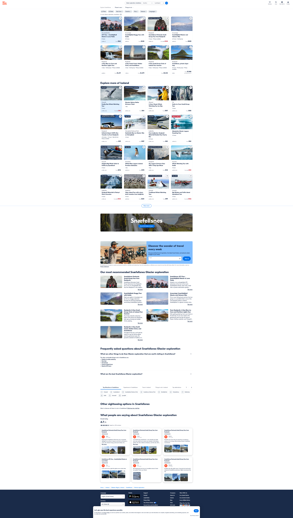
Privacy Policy (147, 500)
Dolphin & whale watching (109, 359)
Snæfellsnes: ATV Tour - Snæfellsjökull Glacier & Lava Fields (114, 459)
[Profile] (288, 2)
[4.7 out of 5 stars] (105, 425)
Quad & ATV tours (106, 366)
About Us (172, 495)
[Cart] (276, 2)
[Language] (282, 2)
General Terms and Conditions (151, 505)
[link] (111, 30)
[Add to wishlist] (120, 18)
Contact (145, 495)
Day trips (104, 361)
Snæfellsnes (129, 487)
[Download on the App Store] (134, 502)
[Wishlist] (270, 2)
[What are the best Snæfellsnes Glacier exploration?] (191, 374)
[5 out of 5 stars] (115, 434)
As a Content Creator (185, 497)
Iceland (107, 487)
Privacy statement (104, 266)
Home (102, 487)
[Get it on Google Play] (134, 496)
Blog (171, 500)
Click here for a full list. (133, 408)
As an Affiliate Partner (185, 500)
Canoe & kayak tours (107, 364)
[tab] (110, 387)
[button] (111, 30)
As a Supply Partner (184, 495)
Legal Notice (146, 497)
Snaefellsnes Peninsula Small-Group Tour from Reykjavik (114, 431)
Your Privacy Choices (149, 502)
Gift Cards (172, 505)
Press (171, 502)
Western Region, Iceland (117, 487)
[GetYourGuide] (4, 3)
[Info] (120, 14)
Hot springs (105, 362)
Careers (172, 497)
